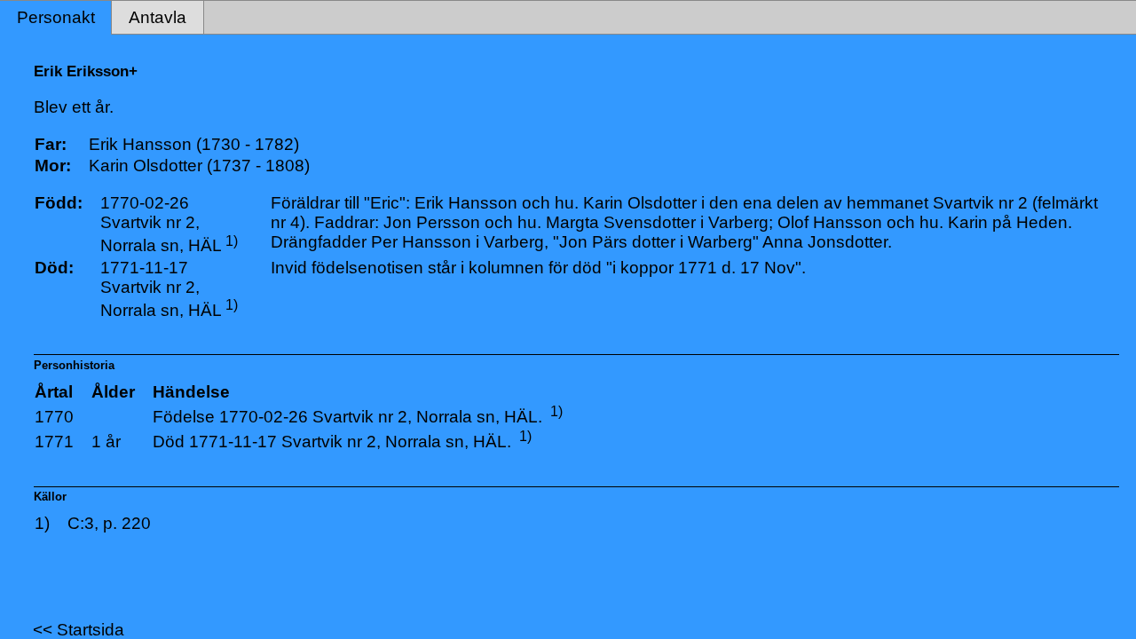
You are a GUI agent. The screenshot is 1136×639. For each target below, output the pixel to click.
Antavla (157, 17)
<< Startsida (78, 629)
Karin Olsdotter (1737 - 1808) (199, 165)
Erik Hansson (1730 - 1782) (194, 144)
